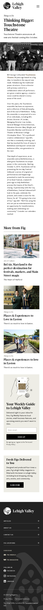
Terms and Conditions (22, 599)
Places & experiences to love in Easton (21, 361)
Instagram (11, 576)
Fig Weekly (11, 555)
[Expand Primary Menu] (38, 6)
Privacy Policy (8, 599)
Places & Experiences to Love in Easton (18, 317)
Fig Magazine (12, 560)
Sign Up (21, 437)
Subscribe (15, 485)
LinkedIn (10, 581)
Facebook (11, 571)
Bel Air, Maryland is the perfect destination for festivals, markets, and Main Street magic (21, 270)
